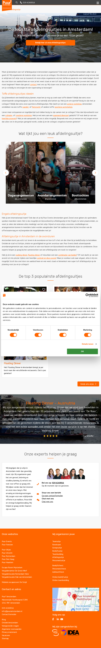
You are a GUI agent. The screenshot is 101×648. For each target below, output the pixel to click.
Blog (4, 619)
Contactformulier (9, 614)
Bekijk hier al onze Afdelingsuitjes (50, 42)
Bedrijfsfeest (57, 565)
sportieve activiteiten (63, 107)
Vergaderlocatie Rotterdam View (15, 574)
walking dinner (21, 255)
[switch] (38, 335)
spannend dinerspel (61, 115)
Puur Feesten (7, 544)
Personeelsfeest (59, 568)
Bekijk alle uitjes (87, 384)
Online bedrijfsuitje (60, 577)
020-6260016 (58, 482)
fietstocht (36, 107)
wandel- (25, 107)
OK (82, 351)
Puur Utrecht (7, 553)
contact (33, 84)
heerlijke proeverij (9, 118)
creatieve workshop (24, 115)
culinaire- (9, 115)
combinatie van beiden (67, 255)
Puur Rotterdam (8, 556)
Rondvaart (56, 544)
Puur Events (7, 541)
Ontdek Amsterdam (10, 622)
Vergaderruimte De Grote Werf (14, 570)
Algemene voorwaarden (11, 629)
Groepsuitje (57, 547)
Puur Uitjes (6, 549)
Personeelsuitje (58, 560)
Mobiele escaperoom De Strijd (14, 582)
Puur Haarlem (7, 562)
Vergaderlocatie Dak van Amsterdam (17, 577)
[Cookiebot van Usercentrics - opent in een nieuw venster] (87, 295)
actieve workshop (74, 104)
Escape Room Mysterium (12, 567)
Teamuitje (56, 541)
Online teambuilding (60, 580)
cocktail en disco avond (46, 258)
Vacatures (6, 635)
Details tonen (87, 344)
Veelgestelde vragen (10, 626)
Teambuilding (57, 554)
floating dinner (34, 255)
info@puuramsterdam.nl (12, 611)
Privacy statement (9, 632)
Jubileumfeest (58, 572)
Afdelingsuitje (58, 557)
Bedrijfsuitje (57, 551)
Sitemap (5, 638)
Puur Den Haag (8, 559)
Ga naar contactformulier (52, 495)
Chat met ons (47, 501)
